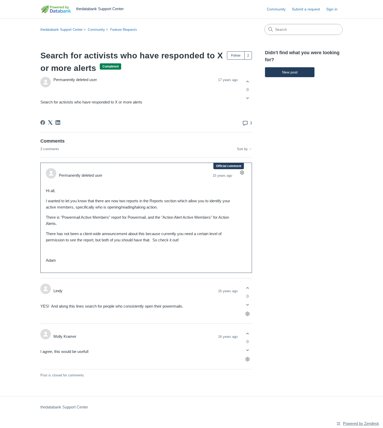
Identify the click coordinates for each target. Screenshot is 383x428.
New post (290, 72)
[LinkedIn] (57, 122)
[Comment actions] (241, 172)
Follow (235, 55)
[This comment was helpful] (247, 288)
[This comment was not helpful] (247, 304)
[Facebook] (42, 122)
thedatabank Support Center (61, 30)
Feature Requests (123, 30)
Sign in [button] (331, 9)
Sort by (243, 149)
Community (276, 9)
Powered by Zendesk (361, 423)
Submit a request (306, 9)
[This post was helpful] (247, 81)
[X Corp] (50, 122)
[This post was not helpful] (247, 98)
